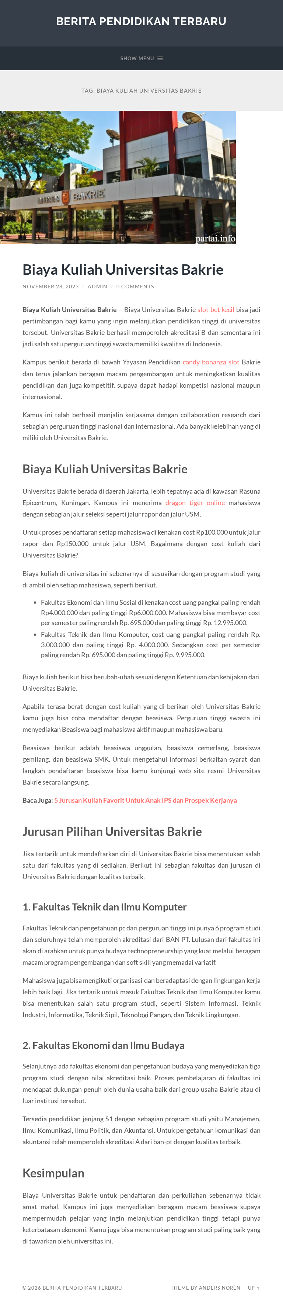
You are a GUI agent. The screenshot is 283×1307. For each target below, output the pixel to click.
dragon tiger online (195, 502)
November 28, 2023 (50, 286)
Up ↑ (254, 1288)
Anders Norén (220, 1288)
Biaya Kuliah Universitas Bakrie (123, 269)
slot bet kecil (216, 309)
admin (98, 286)
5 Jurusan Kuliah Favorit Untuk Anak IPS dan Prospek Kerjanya (145, 800)
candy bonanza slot (211, 362)
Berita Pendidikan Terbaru (141, 21)
